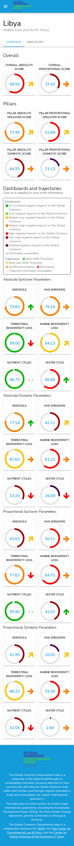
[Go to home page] (22, 6)
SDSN (41, 828)
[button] (19, 78)
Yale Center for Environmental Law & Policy (39, 830)
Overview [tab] (13, 42)
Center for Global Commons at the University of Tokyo (38, 834)
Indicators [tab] (35, 42)
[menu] (5, 6)
